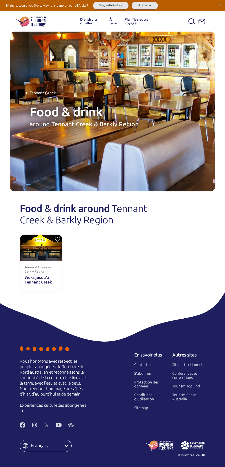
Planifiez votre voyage (136, 21)
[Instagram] (34, 425)
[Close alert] (220, 5)
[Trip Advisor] (71, 425)
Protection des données (146, 384)
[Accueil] (31, 21)
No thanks (145, 5)
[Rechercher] (192, 21)
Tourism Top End (186, 386)
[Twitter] (46, 425)
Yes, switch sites (110, 5)
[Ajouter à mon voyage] (57, 239)
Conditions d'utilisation (144, 397)
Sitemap (141, 408)
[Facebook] (22, 425)
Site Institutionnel (187, 364)
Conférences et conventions (184, 375)
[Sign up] (201, 21)
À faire (113, 21)
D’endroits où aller (89, 21)
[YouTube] (59, 425)
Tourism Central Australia (185, 397)
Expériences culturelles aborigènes (53, 405)
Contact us (143, 364)
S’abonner (142, 373)
